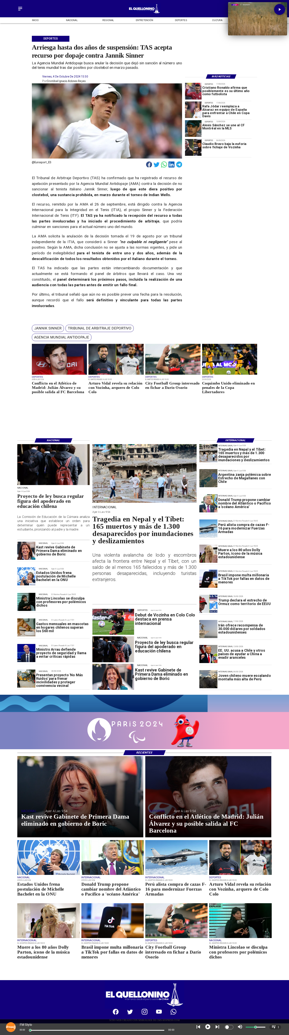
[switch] (229, 1027)
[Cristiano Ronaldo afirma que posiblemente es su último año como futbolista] (193, 91)
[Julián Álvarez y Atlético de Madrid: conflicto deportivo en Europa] (59, 374)
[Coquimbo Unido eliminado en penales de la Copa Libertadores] (229, 374)
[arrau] (26, 653)
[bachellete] (26, 576)
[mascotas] (26, 628)
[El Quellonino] (20, 10)
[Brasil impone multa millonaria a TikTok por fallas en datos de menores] (208, 579)
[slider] (30, 1030)
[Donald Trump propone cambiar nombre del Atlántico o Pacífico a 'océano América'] (208, 503)
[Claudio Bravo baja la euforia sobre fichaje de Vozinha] (193, 147)
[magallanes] (208, 478)
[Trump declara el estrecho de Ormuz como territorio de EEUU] (208, 604)
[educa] (53, 484)
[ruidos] (26, 679)
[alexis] (193, 128)
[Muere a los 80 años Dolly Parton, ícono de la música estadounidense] (208, 554)
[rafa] (193, 110)
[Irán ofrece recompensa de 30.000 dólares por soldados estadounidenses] (208, 629)
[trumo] (208, 654)
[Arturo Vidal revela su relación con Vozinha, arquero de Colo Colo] (116, 374)
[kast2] (26, 551)
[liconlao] (26, 602)
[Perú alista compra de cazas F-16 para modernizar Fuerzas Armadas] (208, 528)
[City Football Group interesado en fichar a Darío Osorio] (173, 374)
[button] (48, 328)
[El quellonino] (144, 13)
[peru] (208, 679)
